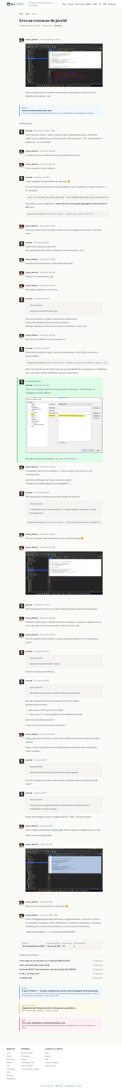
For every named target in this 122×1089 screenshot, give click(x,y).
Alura (47, 1053)
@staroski (30, 738)
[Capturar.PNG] (64, 453)
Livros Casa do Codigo (30, 1069)
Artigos (24, 1059)
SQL (95, 4)
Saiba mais (59, 1086)
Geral (70, 4)
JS (100, 4)
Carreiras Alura (27, 1053)
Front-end (11, 1059)
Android (111, 4)
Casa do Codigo (51, 1063)
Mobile (88, 4)
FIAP (46, 1059)
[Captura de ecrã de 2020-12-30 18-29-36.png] (64, 594)
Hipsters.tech (50, 1066)
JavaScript (11, 1069)
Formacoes (25, 1056)
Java (64, 4)
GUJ (21, 14)
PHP (104, 4)
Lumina (47, 1056)
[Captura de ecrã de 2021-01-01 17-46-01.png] (64, 891)
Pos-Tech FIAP (27, 1066)
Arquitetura (11, 1079)
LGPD (79, 1086)
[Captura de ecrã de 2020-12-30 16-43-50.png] (64, 87)
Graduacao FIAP (27, 1063)
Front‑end (79, 4)
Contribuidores (70, 1086)
